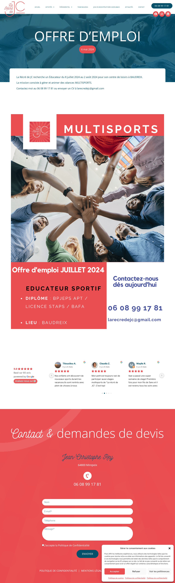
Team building (83, 7)
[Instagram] (162, 14)
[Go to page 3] (108, 393)
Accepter (114, 571)
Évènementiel (65, 7)
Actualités (129, 7)
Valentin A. (142, 363)
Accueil (37, 7)
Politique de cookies (116, 578)
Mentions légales (92, 570)
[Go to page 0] (102, 393)
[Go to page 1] (104, 393)
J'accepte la (67, 545)
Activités (49, 7)
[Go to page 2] (106, 393)
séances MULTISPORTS (78, 82)
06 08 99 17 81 (87, 484)
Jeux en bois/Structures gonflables (106, 7)
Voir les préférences (159, 571)
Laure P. (104, 363)
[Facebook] (155, 14)
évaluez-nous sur (24, 381)
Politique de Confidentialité (73, 545)
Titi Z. (66, 363)
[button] (169, 548)
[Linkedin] (168, 14)
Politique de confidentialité (135, 578)
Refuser (136, 571)
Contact (141, 7)
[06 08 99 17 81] (87, 476)
